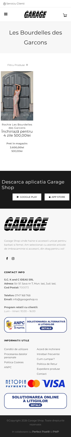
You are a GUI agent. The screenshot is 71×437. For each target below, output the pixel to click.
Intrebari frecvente (48, 354)
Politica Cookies (13, 362)
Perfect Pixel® (41, 431)
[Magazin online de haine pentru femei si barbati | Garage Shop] (26, 224)
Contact (42, 373)
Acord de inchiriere (48, 349)
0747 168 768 (22, 295)
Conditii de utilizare (16, 349)
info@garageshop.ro (25, 299)
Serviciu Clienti (15, 3)
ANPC (8, 367)
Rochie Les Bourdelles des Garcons (17, 126)
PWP (56, 431)
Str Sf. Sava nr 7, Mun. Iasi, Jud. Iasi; (35, 283)
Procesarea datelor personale (15, 355)
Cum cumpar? (46, 359)
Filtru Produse (16, 65)
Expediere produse (48, 368)
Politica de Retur (47, 363)
